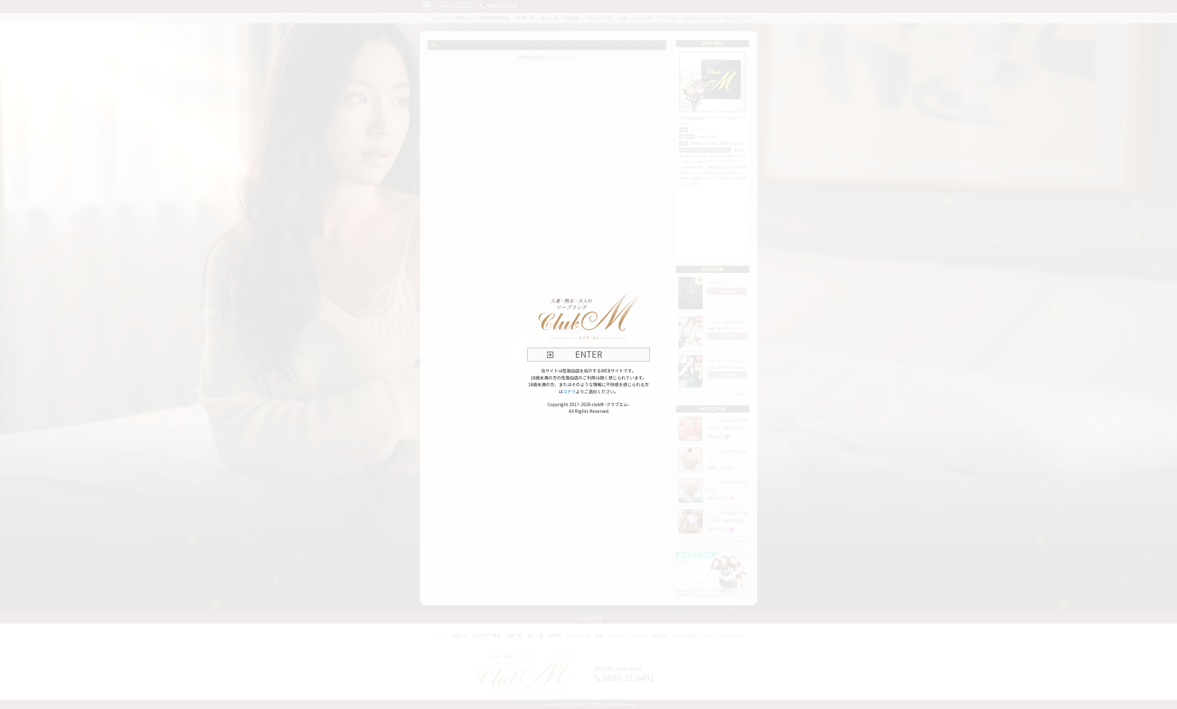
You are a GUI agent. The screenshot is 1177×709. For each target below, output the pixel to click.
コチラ (569, 392)
